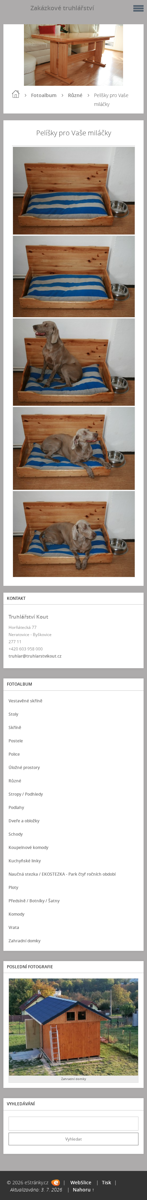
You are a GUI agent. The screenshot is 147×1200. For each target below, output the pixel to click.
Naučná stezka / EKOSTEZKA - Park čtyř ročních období (62, 874)
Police (14, 754)
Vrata (14, 927)
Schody (16, 834)
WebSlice (80, 1182)
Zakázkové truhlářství (62, 8)
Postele (16, 741)
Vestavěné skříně (25, 701)
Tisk (106, 1182)
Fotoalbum (43, 95)
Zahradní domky (24, 941)
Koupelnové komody (28, 847)
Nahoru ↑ (83, 1189)
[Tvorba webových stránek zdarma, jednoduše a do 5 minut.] (55, 1182)
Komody (16, 914)
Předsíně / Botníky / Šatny (34, 901)
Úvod (15, 94)
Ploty (13, 887)
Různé (75, 95)
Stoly (13, 714)
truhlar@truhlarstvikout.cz (35, 656)
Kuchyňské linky (25, 861)
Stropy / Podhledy (26, 794)
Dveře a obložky (24, 821)
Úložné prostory (24, 767)
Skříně (15, 727)
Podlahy (16, 807)
